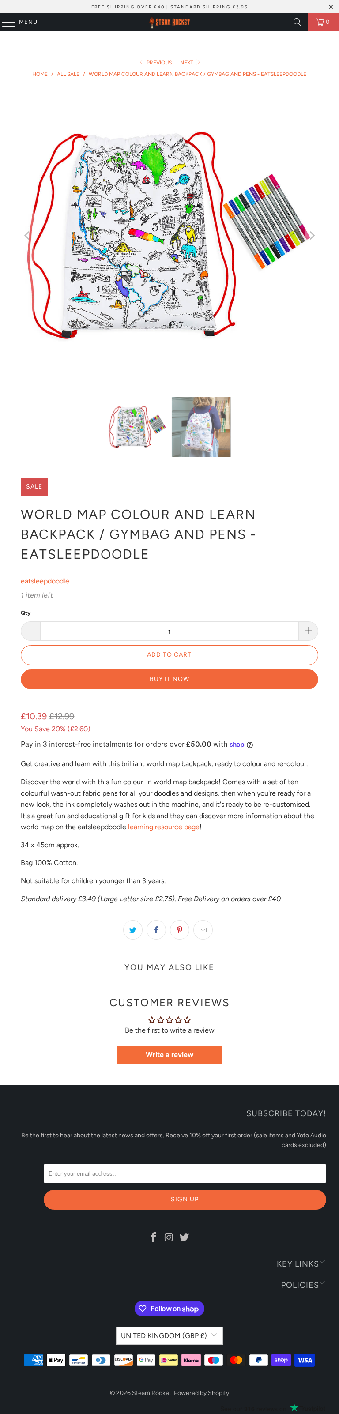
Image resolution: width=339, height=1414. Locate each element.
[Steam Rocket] (169, 22)
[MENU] (4, 22)
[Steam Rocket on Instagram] (169, 1238)
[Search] (297, 22)
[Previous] (27, 235)
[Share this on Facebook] (156, 930)
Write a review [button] (169, 1054)
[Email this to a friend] (203, 930)
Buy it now (169, 679)
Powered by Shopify (201, 1393)
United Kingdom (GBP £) (164, 1335)
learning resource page (164, 827)
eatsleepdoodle (45, 581)
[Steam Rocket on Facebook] (153, 1238)
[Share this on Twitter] (133, 930)
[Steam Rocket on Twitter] (184, 1238)
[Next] (312, 235)
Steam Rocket (151, 1393)
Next (187, 63)
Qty (25, 612)
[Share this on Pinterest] (179, 930)
